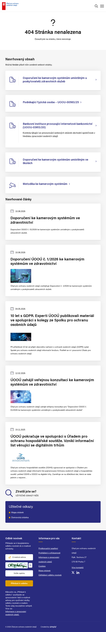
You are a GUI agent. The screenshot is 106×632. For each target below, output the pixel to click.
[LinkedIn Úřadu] (77, 572)
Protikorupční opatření (48, 548)
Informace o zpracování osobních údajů (49, 559)
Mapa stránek (17, 512)
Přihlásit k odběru (19, 583)
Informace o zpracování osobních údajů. (15, 613)
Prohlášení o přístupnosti (49, 553)
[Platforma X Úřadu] (73, 572)
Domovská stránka (20, 517)
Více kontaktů (78, 567)
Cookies (42, 566)
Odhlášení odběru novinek (50, 575)
